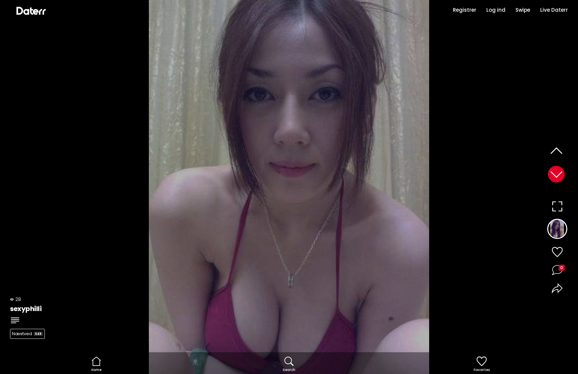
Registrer (464, 9)
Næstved (26, 333)
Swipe (522, 9)
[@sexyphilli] (557, 230)
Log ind (495, 9)
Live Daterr (554, 9)
